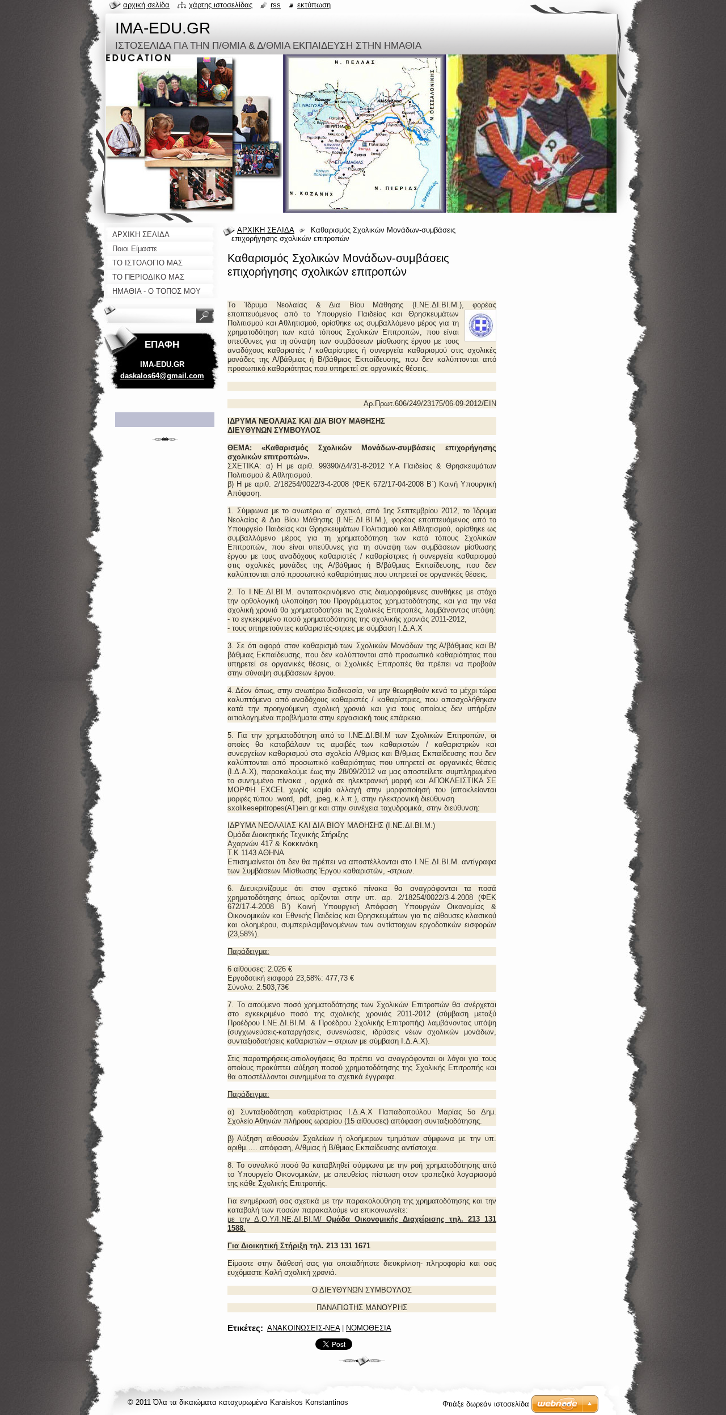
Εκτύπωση (314, 5)
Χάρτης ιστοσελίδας (220, 5)
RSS (276, 5)
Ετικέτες (243, 1328)
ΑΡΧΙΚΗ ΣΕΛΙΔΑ (265, 230)
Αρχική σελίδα (146, 5)
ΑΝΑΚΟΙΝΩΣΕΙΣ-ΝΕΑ (303, 1328)
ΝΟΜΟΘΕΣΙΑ (368, 1328)
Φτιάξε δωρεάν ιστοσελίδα (485, 1404)
